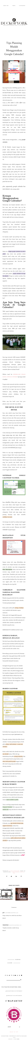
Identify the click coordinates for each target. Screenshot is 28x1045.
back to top (14, 1031)
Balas (4, 918)
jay (3, 912)
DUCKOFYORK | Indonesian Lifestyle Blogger (14, 1036)
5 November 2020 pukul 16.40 (11, 912)
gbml (18, 1039)
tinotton (5, 925)
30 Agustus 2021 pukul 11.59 (15, 925)
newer (18, 959)
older (10, 963)
